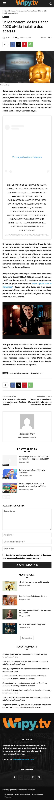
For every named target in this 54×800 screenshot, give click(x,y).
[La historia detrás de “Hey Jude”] (10, 628)
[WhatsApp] (30, 44)
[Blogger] (14, 777)
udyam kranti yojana (10, 654)
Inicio (5, 11)
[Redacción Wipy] (4, 38)
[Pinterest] (24, 44)
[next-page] (8, 497)
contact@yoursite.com (23, 759)
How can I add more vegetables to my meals (19, 683)
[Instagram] (33, 777)
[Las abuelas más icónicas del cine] (10, 600)
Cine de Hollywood (37, 373)
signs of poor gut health (11, 668)
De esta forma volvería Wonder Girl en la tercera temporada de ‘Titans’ (39, 402)
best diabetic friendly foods (13, 690)
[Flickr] (26, 777)
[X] (18, 44)
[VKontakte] (39, 777)
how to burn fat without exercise (15, 661)
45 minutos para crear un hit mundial (34, 582)
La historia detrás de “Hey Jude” (32, 624)
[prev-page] (4, 497)
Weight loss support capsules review (16, 704)
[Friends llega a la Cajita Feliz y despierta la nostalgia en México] (10, 488)
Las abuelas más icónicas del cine (33, 596)
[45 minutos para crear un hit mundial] (10, 586)
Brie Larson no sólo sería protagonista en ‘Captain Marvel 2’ (14, 402)
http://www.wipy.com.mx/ (27, 437)
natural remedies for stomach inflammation (19, 676)
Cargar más (26, 638)
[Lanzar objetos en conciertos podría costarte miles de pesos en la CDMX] (10, 460)
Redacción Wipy (13, 38)
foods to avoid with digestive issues (16, 697)
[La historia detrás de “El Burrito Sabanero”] (10, 474)
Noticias (11, 11)
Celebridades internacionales (18, 373)
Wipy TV (40, 235)
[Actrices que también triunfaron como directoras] (10, 614)
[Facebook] (12, 44)
